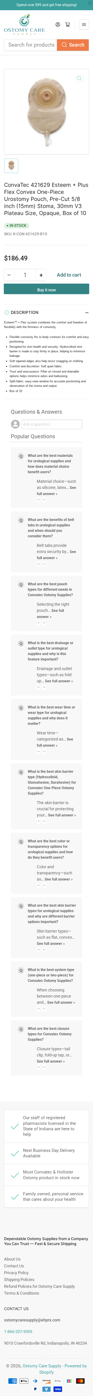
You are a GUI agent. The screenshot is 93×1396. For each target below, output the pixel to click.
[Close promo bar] (90, 3)
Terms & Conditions (21, 1293)
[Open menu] (84, 25)
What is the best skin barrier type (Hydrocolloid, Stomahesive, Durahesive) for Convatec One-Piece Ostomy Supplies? (52, 782)
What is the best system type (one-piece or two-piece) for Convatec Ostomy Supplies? (51, 975)
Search (76, 45)
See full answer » (59, 681)
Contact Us (14, 1265)
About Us (12, 1259)
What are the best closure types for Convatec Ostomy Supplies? (50, 1034)
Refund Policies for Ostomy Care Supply (39, 1286)
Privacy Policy (16, 1272)
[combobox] (46, 45)
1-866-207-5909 (18, 1331)
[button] (38, 500)
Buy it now (46, 290)
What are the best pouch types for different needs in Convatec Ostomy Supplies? (50, 589)
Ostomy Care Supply (42, 1365)
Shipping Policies (19, 1279)
